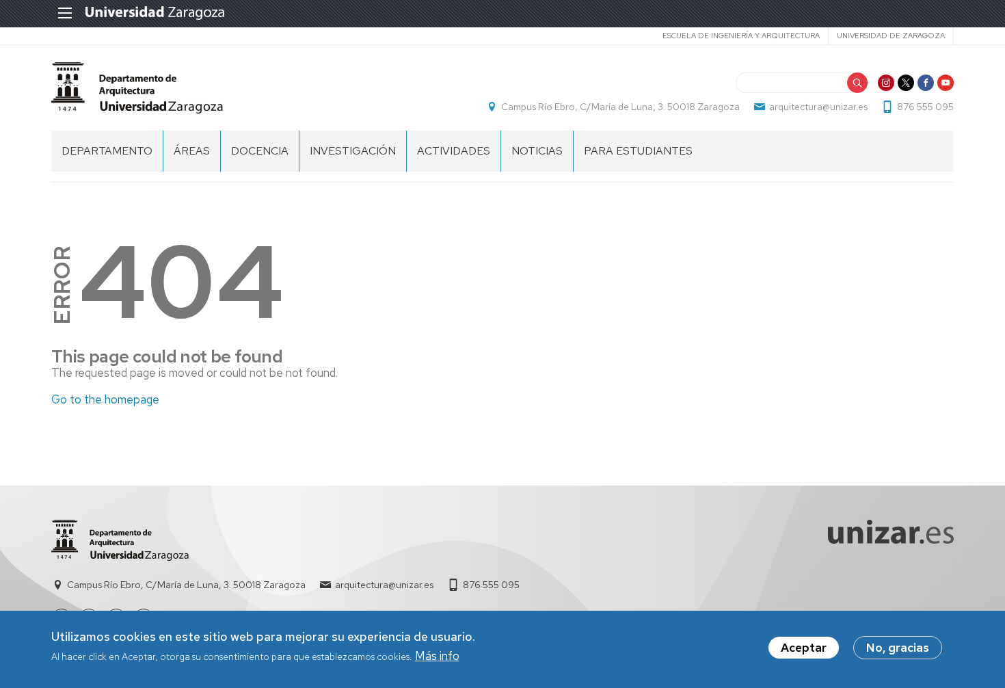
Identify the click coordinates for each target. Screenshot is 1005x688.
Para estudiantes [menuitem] (638, 151)
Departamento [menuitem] (107, 151)
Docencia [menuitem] (260, 151)
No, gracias (897, 647)
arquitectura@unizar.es (818, 107)
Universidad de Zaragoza (891, 35)
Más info (437, 656)
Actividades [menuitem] (453, 151)
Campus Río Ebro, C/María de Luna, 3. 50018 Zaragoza (620, 107)
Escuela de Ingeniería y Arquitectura (741, 35)
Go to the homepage (105, 399)
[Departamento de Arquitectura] (137, 88)
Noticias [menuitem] (537, 151)
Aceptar (804, 647)
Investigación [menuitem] (353, 151)
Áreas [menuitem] (192, 151)
